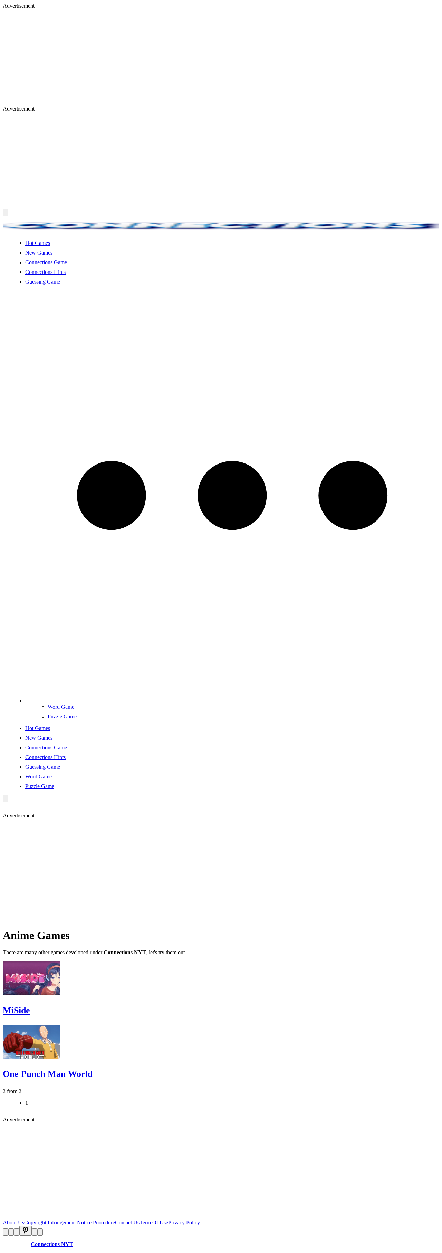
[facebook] (5, 1232)
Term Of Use (154, 1222)
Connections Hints (45, 272)
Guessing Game (42, 282)
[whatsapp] (34, 1232)
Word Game (61, 707)
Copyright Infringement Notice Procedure (69, 1222)
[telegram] (40, 1232)
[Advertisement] (210, 57)
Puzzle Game (62, 716)
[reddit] (16, 1232)
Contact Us (127, 1222)
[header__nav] (5, 212)
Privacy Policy (184, 1222)
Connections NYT (52, 1244)
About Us (13, 1222)
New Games (38, 253)
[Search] (5, 798)
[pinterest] (25, 1231)
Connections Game (46, 262)
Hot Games (37, 243)
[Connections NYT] (221, 231)
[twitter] (11, 1232)
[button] (232, 701)
